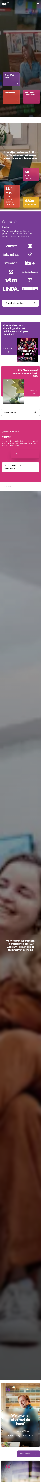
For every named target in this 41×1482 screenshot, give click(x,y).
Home (8, 486)
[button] (20, 303)
